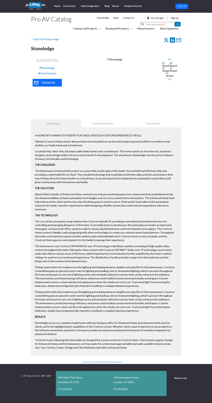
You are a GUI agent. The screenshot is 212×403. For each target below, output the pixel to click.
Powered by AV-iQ (115, 362)
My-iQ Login (157, 17)
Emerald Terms (88, 362)
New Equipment (169, 28)
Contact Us (128, 17)
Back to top (180, 378)
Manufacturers (145, 28)
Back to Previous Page (46, 39)
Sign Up (175, 17)
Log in (181, 6)
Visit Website (48, 73)
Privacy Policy (101, 362)
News (116, 17)
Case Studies (103, 17)
